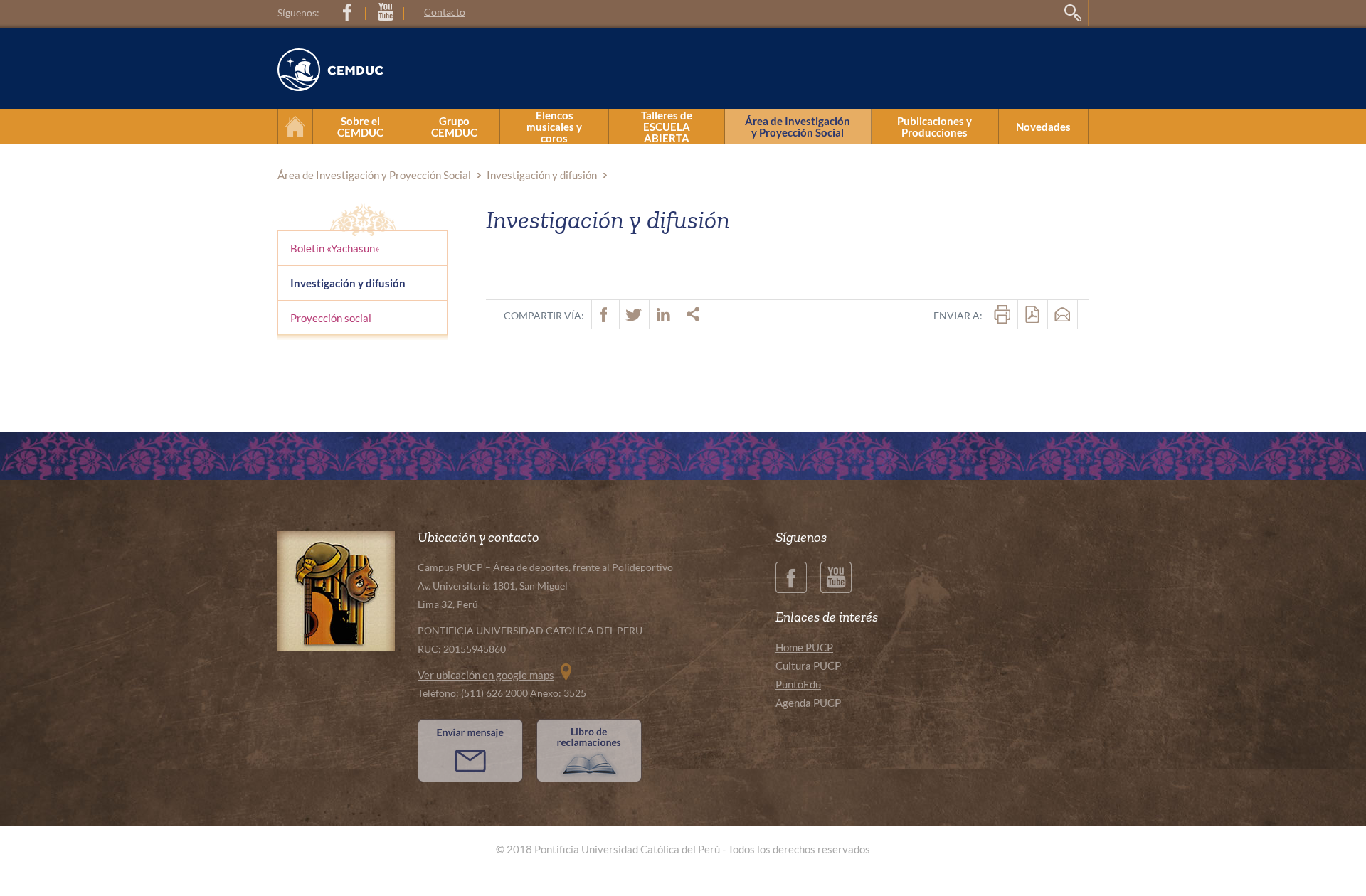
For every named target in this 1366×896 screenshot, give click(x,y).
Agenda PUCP (808, 702)
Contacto (444, 12)
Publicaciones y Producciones (934, 126)
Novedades (1043, 126)
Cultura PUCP (808, 665)
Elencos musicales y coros (554, 126)
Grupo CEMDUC (454, 126)
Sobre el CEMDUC (360, 126)
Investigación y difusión (542, 175)
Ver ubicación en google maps (486, 674)
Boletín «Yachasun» (335, 248)
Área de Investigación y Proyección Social (797, 126)
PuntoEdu (798, 684)
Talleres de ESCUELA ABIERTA (666, 126)
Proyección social (330, 317)
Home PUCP (804, 647)
